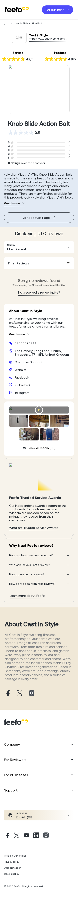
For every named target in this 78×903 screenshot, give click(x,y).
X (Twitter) (22, 385)
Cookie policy (11, 873)
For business (55, 10)
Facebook (22, 377)
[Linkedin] (36, 835)
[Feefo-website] (17, 10)
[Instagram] (46, 835)
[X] (16, 835)
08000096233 (25, 343)
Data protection (12, 867)
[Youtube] (26, 835)
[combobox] (39, 247)
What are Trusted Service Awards (33, 527)
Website (21, 370)
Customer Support (28, 362)
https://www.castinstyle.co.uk (47, 38)
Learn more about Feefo (27, 595)
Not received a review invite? (39, 292)
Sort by (11, 245)
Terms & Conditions (15, 855)
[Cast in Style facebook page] (7, 693)
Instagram (22, 392)
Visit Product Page (36, 217)
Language (21, 813)
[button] (39, 247)
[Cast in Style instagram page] (31, 693)
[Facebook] (7, 835)
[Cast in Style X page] (19, 693)
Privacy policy (11, 861)
